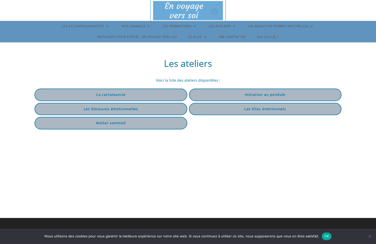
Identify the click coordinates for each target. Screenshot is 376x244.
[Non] (369, 236)
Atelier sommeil (111, 122)
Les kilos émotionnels (265, 108)
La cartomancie (111, 94)
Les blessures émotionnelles (111, 108)
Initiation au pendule (265, 94)
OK (326, 236)
